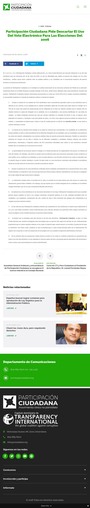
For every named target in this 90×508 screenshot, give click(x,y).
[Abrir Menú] (85, 7)
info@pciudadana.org (17, 442)
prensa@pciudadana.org (22, 378)
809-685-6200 (14, 437)
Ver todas (45, 26)
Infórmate (8, 487)
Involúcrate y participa (15, 478)
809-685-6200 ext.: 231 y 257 (24, 369)
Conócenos (9, 470)
